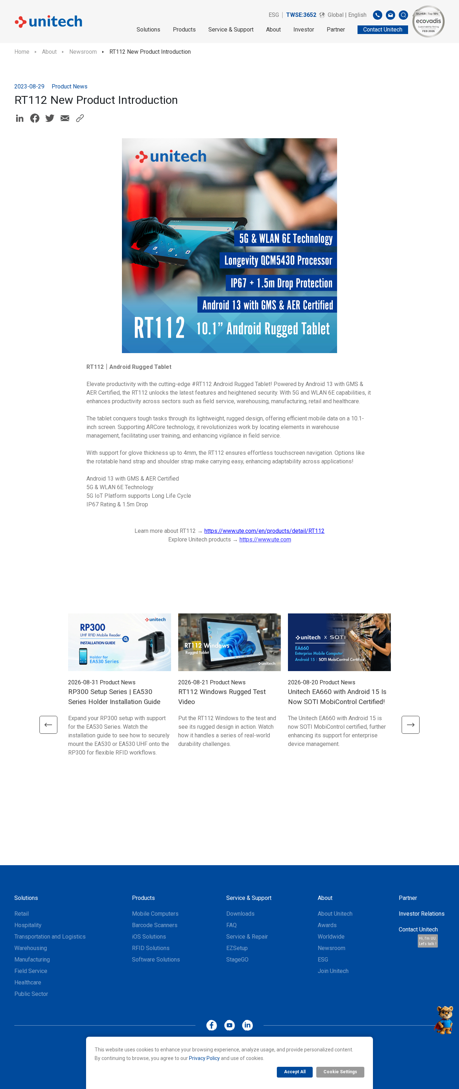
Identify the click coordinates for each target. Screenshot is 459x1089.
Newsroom (83, 51)
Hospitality (28, 925)
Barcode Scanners (155, 925)
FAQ (231, 925)
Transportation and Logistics (50, 936)
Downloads (240, 913)
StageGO (237, 959)
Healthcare (27, 982)
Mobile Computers (155, 913)
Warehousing (30, 948)
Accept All (295, 1071)
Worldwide (331, 936)
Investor (303, 29)
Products (184, 29)
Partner (336, 29)
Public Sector (31, 994)
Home (21, 51)
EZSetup (237, 948)
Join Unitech (333, 971)
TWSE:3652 (301, 14)
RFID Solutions (151, 948)
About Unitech (335, 913)
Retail (21, 913)
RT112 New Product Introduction (150, 51)
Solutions (148, 29)
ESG (274, 14)
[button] (48, 725)
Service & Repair (247, 936)
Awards (327, 925)
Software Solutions (156, 959)
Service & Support (231, 29)
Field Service (30, 971)
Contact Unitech (418, 929)
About (273, 29)
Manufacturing (32, 959)
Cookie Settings (340, 1071)
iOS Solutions (149, 936)
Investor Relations (422, 913)
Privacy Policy (204, 1058)
